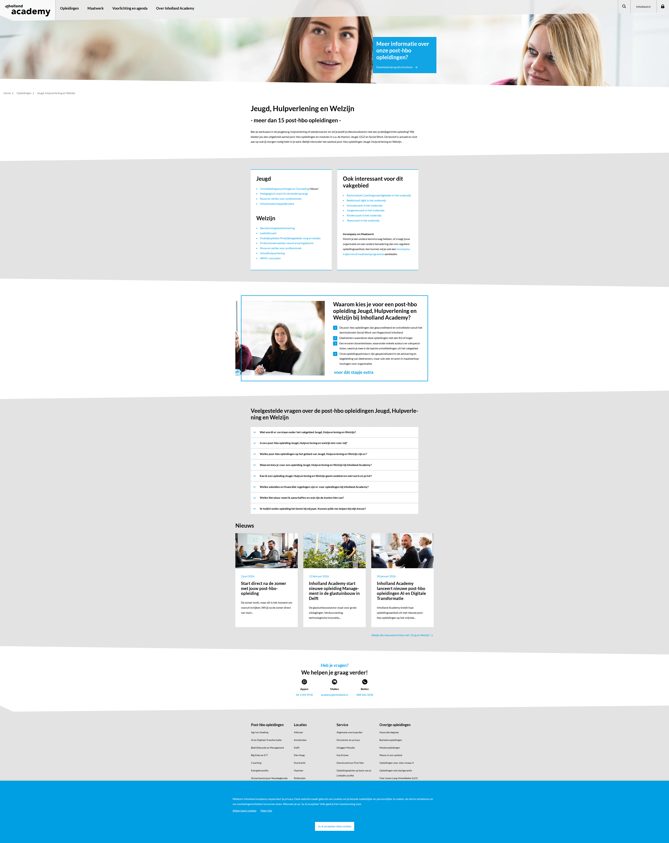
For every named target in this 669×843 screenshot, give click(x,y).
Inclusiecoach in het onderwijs (365, 205)
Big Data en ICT (259, 755)
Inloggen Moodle (346, 747)
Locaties (300, 725)
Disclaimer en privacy (348, 739)
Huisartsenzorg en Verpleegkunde (269, 778)
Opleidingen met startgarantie (395, 770)
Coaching (256, 762)
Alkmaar (298, 732)
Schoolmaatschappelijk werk (277, 203)
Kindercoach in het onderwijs (364, 215)
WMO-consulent (270, 258)
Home (7, 93)
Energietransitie (259, 770)
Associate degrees (389, 732)
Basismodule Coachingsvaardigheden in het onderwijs (379, 195)
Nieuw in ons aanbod (390, 755)
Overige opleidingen (394, 725)
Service (342, 725)
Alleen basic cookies (244, 810)
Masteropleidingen (389, 747)
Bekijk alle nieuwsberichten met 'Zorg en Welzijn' (401, 635)
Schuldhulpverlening (272, 253)
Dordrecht (299, 762)
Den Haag (299, 755)
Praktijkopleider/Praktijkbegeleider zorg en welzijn (290, 238)
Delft (296, 747)
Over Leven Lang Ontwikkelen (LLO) (398, 778)
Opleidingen (69, 8)
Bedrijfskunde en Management (267, 747)
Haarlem (298, 770)
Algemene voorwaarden (349, 732)
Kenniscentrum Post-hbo (350, 762)
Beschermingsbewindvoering (277, 228)
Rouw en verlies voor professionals (281, 198)
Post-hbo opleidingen (267, 725)
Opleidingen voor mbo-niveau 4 (396, 762)
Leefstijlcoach (268, 233)
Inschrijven (343, 755)
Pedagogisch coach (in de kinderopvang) (284, 193)
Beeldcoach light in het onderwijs (366, 200)
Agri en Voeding (259, 732)
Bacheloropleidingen (390, 739)
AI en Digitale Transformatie (266, 739)
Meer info (266, 810)
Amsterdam (300, 739)
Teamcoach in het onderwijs (363, 220)
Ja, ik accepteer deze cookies (334, 826)
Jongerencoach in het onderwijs (366, 210)
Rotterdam (300, 778)
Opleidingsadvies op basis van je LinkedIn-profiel (354, 773)
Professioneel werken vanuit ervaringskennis (287, 243)
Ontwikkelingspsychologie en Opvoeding (284, 188)
